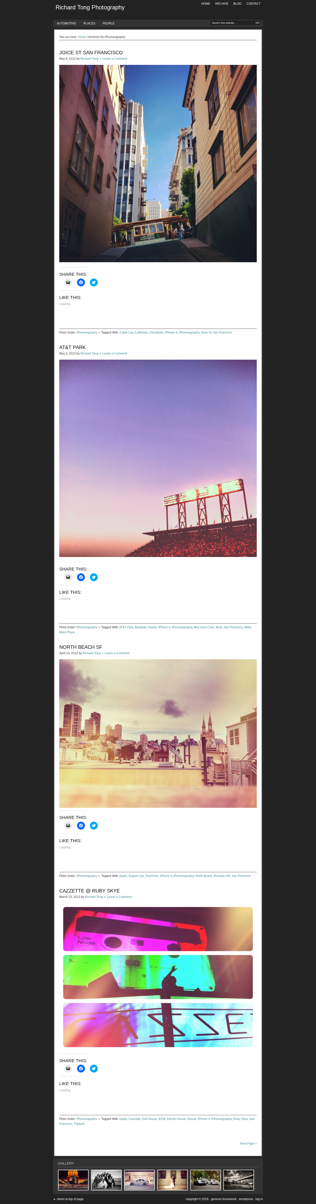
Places (89, 23)
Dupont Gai (136, 876)
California (141, 332)
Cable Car (126, 332)
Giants (152, 627)
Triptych (79, 1124)
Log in (259, 1199)
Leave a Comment (114, 58)
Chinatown (156, 332)
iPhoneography (87, 332)
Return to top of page (70, 1199)
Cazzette (134, 1119)
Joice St (206, 332)
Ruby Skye (240, 1119)
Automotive (66, 23)
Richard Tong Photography (90, 7)
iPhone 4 (171, 332)
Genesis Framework (224, 1199)
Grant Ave (151, 876)
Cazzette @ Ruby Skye (89, 890)
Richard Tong (89, 58)
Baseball (141, 627)
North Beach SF (80, 647)
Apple (123, 876)
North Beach (204, 876)
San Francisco (222, 332)
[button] (158, 163)
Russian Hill (222, 876)
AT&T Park (72, 347)
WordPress (246, 1199)
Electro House (176, 1119)
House (191, 1119)
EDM (162, 1119)
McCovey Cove (204, 627)
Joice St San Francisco (91, 52)
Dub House (149, 1119)
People (109, 23)
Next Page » (248, 1143)
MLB (219, 627)
